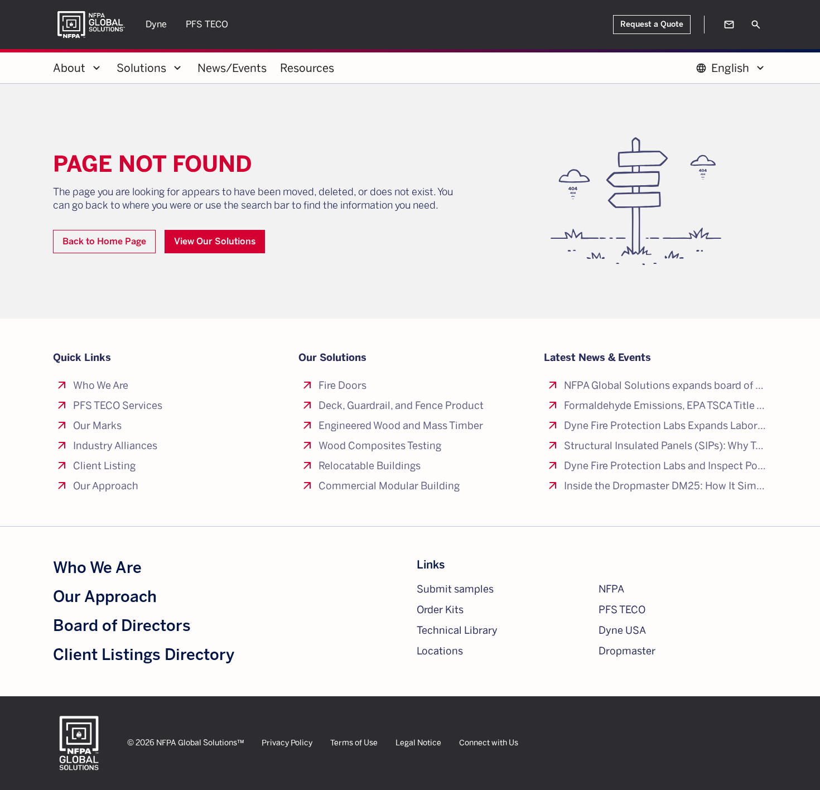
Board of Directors (122, 625)
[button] (78, 68)
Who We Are (97, 567)
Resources (307, 68)
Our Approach (105, 596)
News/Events (232, 68)
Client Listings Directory (143, 655)
